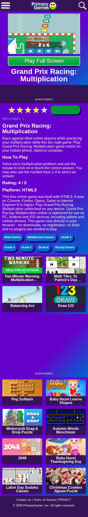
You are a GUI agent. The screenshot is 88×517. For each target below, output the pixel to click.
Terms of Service (45, 499)
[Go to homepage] (44, 6)
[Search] (82, 6)
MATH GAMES (11, 118)
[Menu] (5, 6)
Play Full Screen (44, 61)
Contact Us (23, 499)
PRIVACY (64, 499)
